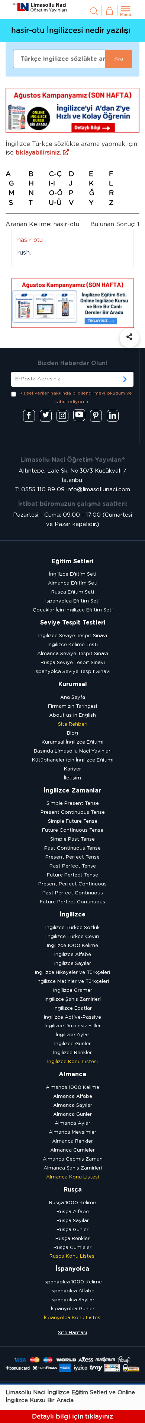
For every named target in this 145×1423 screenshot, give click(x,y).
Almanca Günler (72, 1114)
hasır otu (30, 240)
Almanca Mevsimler (72, 1132)
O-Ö (55, 193)
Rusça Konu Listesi (72, 1256)
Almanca (72, 1074)
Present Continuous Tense (73, 812)
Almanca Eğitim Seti (72, 583)
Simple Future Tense (72, 821)
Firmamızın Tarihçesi (72, 706)
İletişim (72, 778)
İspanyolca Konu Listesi (73, 1317)
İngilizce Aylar (72, 1035)
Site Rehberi (72, 724)
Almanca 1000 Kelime (72, 1087)
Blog (72, 733)
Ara (118, 59)
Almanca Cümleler (72, 1150)
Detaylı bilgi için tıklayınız (72, 1416)
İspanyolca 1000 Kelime (73, 1282)
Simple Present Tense (72, 803)
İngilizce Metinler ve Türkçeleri (72, 981)
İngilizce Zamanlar (72, 791)
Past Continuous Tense (72, 848)
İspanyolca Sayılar (72, 1300)
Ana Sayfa (72, 697)
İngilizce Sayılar (72, 963)
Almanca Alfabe (72, 1096)
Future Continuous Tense (72, 830)
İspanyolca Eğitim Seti (72, 601)
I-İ (52, 183)
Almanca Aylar (72, 1123)
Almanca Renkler (72, 1141)
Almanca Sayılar (72, 1105)
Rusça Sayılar (73, 1220)
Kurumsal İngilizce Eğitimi (72, 742)
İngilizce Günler (72, 1043)
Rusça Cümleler (72, 1247)
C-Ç (55, 174)
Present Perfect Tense (72, 857)
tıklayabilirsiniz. (39, 153)
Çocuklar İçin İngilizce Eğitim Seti (73, 610)
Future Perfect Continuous (72, 902)
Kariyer (72, 769)
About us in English (72, 715)
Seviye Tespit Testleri (72, 623)
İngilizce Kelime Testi (73, 644)
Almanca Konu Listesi (72, 1177)
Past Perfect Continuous (72, 893)
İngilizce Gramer (72, 990)
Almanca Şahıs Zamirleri (73, 1168)
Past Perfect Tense (72, 866)
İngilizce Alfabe (72, 954)
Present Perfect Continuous (72, 884)
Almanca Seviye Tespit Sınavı (72, 653)
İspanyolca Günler (72, 1309)
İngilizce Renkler (72, 1052)
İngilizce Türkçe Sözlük (72, 927)
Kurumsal (72, 684)
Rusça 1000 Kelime (72, 1203)
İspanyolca (72, 1269)
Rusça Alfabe (73, 1211)
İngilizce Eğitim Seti (72, 574)
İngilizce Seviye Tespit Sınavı (72, 635)
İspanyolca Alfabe (72, 1291)
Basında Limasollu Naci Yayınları (73, 751)
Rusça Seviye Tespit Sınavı (73, 662)
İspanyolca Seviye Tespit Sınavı (72, 671)
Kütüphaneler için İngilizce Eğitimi (72, 760)
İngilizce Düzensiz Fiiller (73, 1026)
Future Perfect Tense (72, 875)
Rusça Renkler (72, 1238)
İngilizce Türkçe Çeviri (72, 936)
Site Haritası (72, 1332)
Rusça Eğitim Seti (72, 592)
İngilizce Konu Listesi (72, 1061)
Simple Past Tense (72, 839)
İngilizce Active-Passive (72, 1017)
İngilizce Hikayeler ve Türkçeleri (72, 972)
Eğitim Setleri (72, 561)
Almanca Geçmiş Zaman (73, 1159)
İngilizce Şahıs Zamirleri (73, 999)
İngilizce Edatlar (73, 1008)
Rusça (73, 1190)
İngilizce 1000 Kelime (72, 945)
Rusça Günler (72, 1229)
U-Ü (55, 203)
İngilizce (73, 915)
